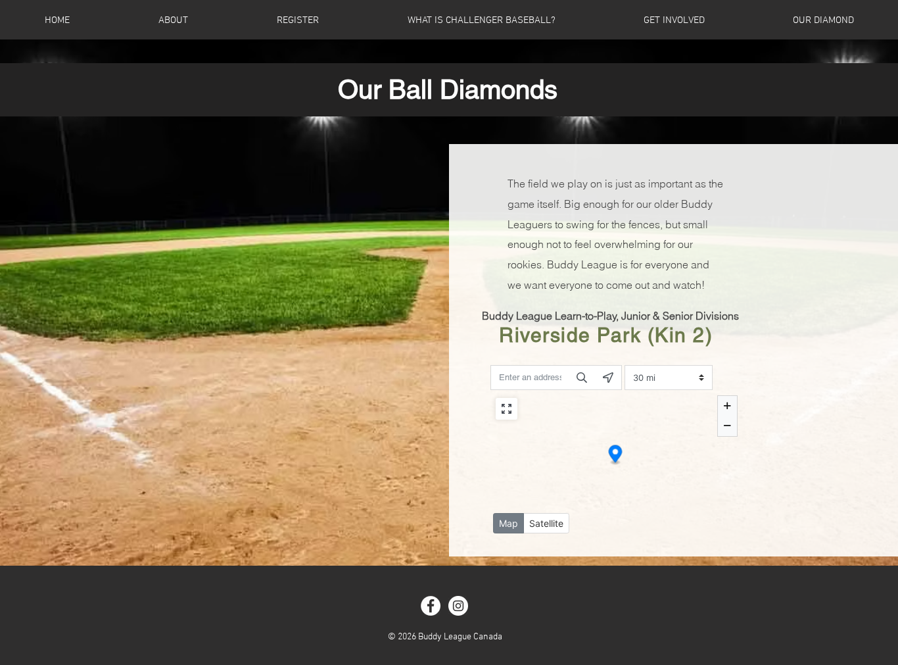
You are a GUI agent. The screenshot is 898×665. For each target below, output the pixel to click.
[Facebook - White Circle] (430, 606)
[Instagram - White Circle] (458, 606)
